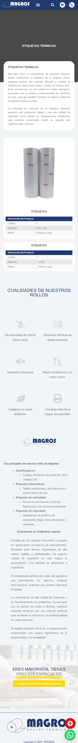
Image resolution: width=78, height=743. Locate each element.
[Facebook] (62, 5)
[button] (38, 5)
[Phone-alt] (72, 5)
